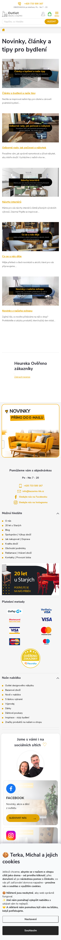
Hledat (51, 21)
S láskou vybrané (13, 699)
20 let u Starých (13, 525)
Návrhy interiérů (11, 202)
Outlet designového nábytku (19, 685)
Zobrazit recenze (22, 377)
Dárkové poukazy (14, 713)
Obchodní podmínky (15, 548)
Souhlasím (30, 930)
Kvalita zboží (11, 544)
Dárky (8, 708)
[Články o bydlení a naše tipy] (30, 73)
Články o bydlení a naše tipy (18, 93)
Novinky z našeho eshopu (17, 311)
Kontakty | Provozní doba (18, 557)
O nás (8, 521)
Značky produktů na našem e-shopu (23, 722)
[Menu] (56, 13)
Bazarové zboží (12, 690)
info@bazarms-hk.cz (33, 491)
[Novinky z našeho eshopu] (30, 290)
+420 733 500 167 (33, 3)
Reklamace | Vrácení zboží (18, 553)
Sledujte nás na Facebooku (33, 496)
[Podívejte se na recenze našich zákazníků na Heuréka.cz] (30, 658)
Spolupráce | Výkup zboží (18, 534)
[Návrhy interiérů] (30, 182)
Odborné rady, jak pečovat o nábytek (24, 147)
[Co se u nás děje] (30, 236)
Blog (7, 530)
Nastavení (31, 919)
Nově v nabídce (13, 694)
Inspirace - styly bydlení (17, 717)
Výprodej (9, 704)
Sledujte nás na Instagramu (33, 502)
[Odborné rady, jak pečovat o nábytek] (30, 127)
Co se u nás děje (12, 256)
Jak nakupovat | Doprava (17, 539)
